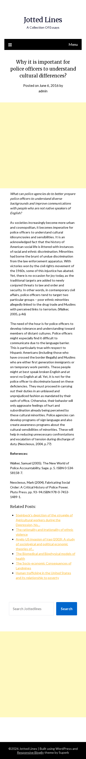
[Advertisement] (43, 145)
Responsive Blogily (30, 752)
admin (43, 91)
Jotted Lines (43, 20)
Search (66, 608)
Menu (73, 44)
